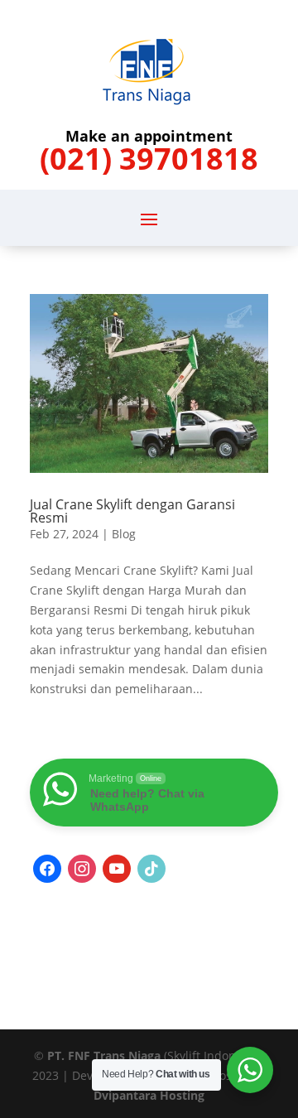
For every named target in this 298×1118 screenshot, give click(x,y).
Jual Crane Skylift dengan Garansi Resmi (132, 511)
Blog (124, 534)
